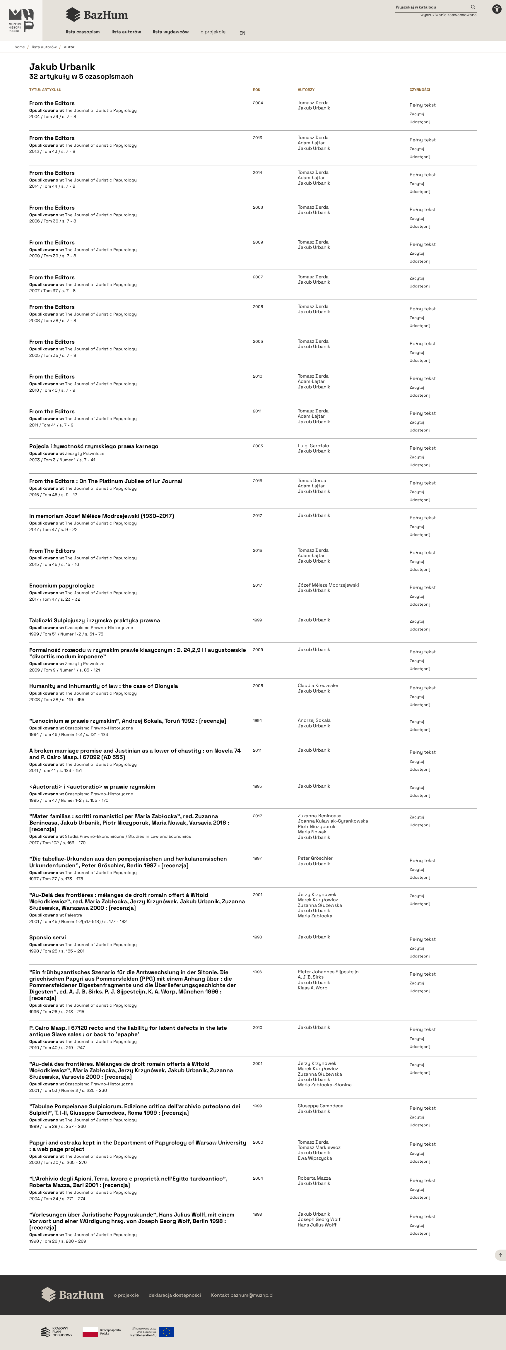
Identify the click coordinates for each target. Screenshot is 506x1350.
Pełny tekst (423, 105)
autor (69, 46)
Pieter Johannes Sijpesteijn (328, 971)
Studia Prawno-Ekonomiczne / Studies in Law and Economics (128, 836)
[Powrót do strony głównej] (72, 1295)
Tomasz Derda (313, 102)
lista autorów (44, 46)
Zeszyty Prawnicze (85, 453)
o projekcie (213, 32)
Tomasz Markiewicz (319, 1147)
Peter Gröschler (315, 858)
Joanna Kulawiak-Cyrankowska (333, 821)
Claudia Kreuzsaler (318, 685)
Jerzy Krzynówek (317, 894)
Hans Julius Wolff (317, 1225)
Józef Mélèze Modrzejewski (328, 585)
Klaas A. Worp (312, 988)
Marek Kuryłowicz (318, 899)
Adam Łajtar (311, 142)
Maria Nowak (312, 832)
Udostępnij (420, 121)
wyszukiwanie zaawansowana (448, 15)
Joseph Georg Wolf (319, 1219)
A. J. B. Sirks (311, 977)
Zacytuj (417, 114)
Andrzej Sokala (314, 720)
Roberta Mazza (314, 1178)
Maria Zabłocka (315, 916)
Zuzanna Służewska (320, 905)
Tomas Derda (312, 480)
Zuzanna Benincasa (319, 815)
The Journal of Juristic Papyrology (101, 110)
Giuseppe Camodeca (320, 1106)
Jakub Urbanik (314, 108)
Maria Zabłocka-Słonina (325, 1084)
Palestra (73, 915)
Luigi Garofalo (313, 445)
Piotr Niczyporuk (317, 826)
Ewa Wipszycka (315, 1158)
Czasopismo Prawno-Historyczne (99, 627)
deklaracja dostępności (175, 1295)
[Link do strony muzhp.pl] (21, 20)
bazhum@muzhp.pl (251, 1295)
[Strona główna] (97, 14)
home (20, 46)
